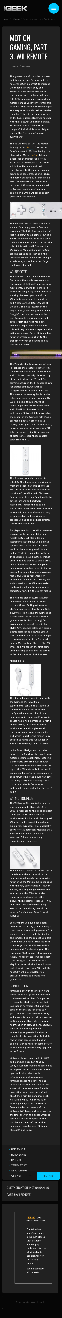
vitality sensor (19, 1165)
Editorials (16, 18)
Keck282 (31, 1217)
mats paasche (18, 1149)
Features (26, 66)
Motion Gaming (18, 1154)
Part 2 (34, 155)
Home (5, 18)
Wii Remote (16, 1175)
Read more (48, 1175)
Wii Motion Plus (19, 1170)
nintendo (16, 1159)
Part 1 (30, 147)
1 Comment (27, 1175)
